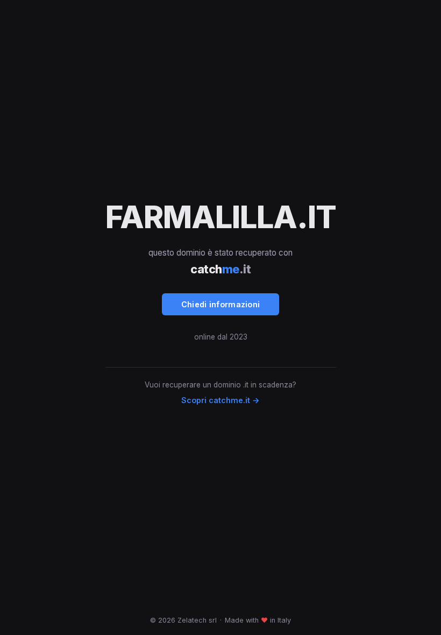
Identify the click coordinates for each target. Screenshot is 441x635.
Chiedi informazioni (220, 304)
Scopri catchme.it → (220, 400)
